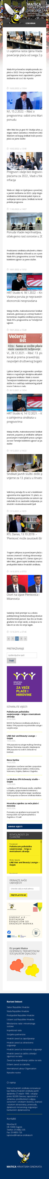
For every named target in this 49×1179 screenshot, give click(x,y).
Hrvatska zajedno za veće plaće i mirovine (23, 804)
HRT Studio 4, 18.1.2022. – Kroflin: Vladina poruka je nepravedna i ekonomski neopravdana (27, 297)
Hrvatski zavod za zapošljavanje (21, 1038)
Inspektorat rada (14, 1030)
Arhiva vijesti (15, 826)
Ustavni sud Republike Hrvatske (20, 1019)
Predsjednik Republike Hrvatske (20, 1015)
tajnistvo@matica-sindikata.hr (20, 1135)
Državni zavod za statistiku (18, 1064)
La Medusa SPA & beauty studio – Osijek (23, 780)
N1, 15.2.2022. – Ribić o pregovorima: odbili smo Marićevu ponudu (27, 115)
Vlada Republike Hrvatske (18, 1011)
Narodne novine (14, 1072)
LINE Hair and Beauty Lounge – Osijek (22, 737)
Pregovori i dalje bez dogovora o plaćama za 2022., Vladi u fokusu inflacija (27, 176)
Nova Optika (13, 760)
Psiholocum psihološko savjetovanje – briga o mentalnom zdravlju (24, 714)
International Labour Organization (21, 1068)
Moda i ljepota (15, 860)
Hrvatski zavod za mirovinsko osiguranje (24, 1049)
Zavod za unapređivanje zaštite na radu (24, 1060)
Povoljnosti (14, 844)
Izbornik (31, 23)
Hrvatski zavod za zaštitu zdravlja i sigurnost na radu (22, 1055)
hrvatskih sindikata (37, 10)
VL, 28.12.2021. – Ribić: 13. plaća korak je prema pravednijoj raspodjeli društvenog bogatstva (26, 357)
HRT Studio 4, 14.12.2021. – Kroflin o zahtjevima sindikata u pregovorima (27, 417)
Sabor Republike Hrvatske (18, 1007)
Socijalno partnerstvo (16, 1034)
